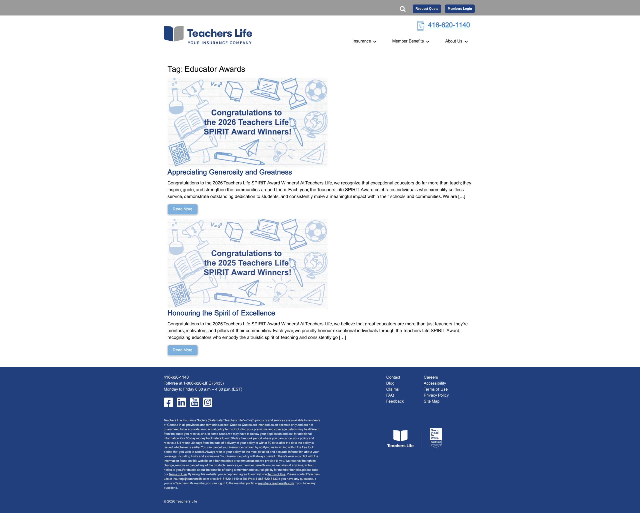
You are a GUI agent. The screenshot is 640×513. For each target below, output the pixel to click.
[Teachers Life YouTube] (194, 402)
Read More (182, 209)
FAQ (390, 395)
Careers (431, 377)
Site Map (432, 401)
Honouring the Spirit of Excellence (221, 313)
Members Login (460, 8)
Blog (390, 383)
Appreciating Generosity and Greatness (231, 172)
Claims (392, 389)
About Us (454, 41)
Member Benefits (408, 41)
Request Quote (427, 8)
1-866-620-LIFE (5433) (203, 383)
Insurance (362, 41)
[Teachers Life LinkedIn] (181, 402)
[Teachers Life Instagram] (207, 402)
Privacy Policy (436, 395)
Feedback (395, 401)
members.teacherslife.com (276, 483)
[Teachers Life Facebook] (168, 402)
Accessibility (435, 383)
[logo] (414, 438)
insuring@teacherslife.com (191, 479)
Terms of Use (178, 474)
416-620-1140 (449, 25)
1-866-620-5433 (267, 479)
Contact (393, 377)
